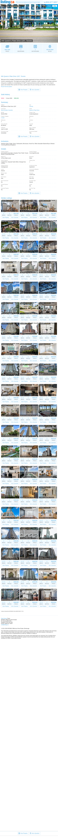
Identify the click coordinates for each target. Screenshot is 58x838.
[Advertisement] (29, 64)
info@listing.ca (4, 624)
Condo (2, 117)
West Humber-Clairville (7, 110)
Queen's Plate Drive (34, 110)
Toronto (31, 106)
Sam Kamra (4, 618)
